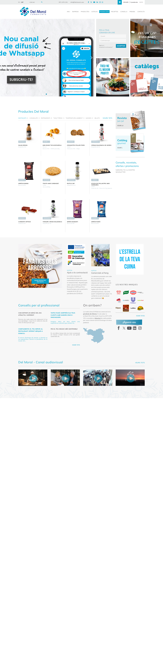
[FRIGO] (119, 292)
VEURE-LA (120, 125)
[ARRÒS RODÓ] (101, 209)
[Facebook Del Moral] (89, 2)
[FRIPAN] (119, 308)
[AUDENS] (140, 300)
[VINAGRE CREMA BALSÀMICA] (53, 209)
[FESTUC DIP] (77, 171)
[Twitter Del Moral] (91, 2)
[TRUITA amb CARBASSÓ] (53, 171)
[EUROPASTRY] (140, 292)
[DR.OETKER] (133, 292)
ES (19, 2)
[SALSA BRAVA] (28, 133)
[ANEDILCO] (126, 300)
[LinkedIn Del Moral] (98, 2)
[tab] (23, 118)
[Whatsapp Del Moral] (103, 2)
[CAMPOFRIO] (119, 300)
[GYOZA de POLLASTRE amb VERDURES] (101, 171)
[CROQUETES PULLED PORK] (77, 133)
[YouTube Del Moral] (94, 2)
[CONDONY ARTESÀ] (28, 209)
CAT (22, 2)
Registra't (101, 45)
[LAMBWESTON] (133, 308)
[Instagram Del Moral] (100, 2)
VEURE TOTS (76, 345)
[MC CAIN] (140, 308)
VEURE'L (119, 148)
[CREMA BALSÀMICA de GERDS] (101, 133)
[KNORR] (126, 292)
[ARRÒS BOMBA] (28, 171)
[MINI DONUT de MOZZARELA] (53, 133)
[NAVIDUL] (126, 308)
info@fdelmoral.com (77, 2)
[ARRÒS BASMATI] (77, 209)
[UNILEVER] (133, 300)
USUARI (126, 2)
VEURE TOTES (140, 316)
